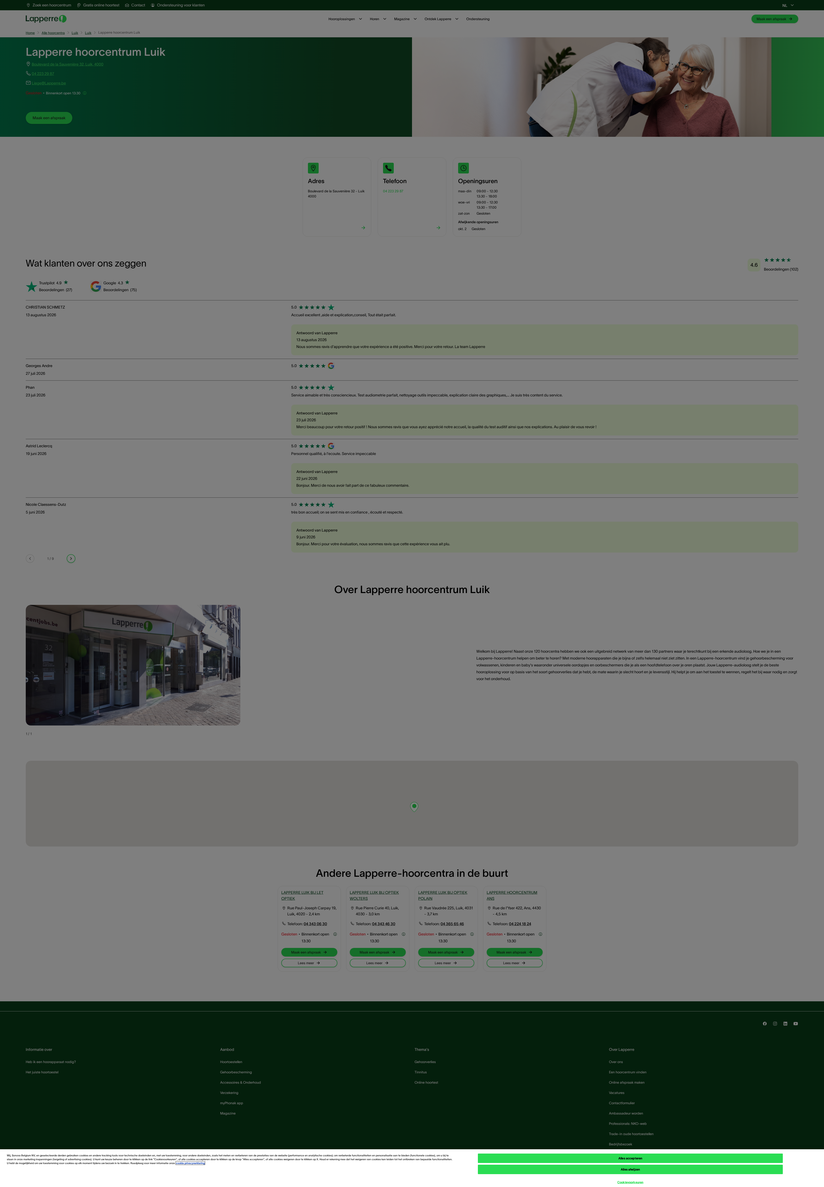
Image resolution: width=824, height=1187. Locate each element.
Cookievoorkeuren (630, 1182)
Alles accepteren (630, 1158)
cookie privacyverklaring (190, 1163)
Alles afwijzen (630, 1169)
